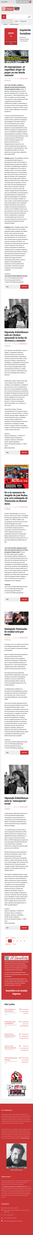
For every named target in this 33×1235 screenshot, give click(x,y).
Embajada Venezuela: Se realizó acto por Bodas (15, 631)
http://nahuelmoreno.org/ (16, 1170)
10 (6, 941)
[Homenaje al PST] (16, 1087)
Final (14, 944)
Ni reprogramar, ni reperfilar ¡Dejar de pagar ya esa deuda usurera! (14, 71)
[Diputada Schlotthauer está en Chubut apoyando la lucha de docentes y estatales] (16, 316)
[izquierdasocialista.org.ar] (16, 8)
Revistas (5, 24)
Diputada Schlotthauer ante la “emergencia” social (16, 800)
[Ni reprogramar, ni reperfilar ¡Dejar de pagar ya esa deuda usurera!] (16, 56)
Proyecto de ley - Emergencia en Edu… (10, 1035)
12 (13, 941)
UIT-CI (30, 2)
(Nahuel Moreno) (25, 1138)
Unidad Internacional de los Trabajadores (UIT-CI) (15, 1186)
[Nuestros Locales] (16, 1093)
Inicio (7, 937)
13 (17, 941)
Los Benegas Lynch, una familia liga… (10, 1022)
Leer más (24, 286)
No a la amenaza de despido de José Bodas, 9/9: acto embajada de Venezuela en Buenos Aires (16, 498)
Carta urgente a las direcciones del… (10, 1010)
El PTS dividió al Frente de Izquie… (11, 1058)
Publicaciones (23, 21)
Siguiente (8, 944)
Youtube (27, 2)
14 (21, 941)
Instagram (20, 2)
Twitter (23, 2)
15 (24, 941)
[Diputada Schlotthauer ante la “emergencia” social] (16, 782)
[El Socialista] (17, 958)
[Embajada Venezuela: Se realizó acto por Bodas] (16, 618)
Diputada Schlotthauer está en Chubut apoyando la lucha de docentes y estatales (16, 336)
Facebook (17, 2)
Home (16, 21)
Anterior (13, 937)
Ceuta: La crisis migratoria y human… (11, 1047)
